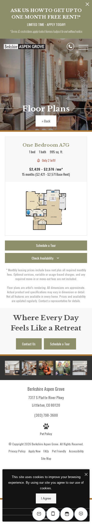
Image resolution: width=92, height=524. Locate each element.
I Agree (46, 498)
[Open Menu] (83, 47)
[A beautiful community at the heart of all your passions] (46, 368)
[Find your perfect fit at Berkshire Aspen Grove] (63, 368)
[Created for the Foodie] (80, 368)
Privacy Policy (17, 451)
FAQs (46, 451)
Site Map (46, 458)
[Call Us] (70, 47)
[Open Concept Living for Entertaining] (12, 368)
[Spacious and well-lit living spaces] (29, 368)
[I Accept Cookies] (86, 474)
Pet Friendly (59, 451)
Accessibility (76, 451)
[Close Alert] (87, 5)
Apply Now (34, 451)
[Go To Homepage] (24, 47)
